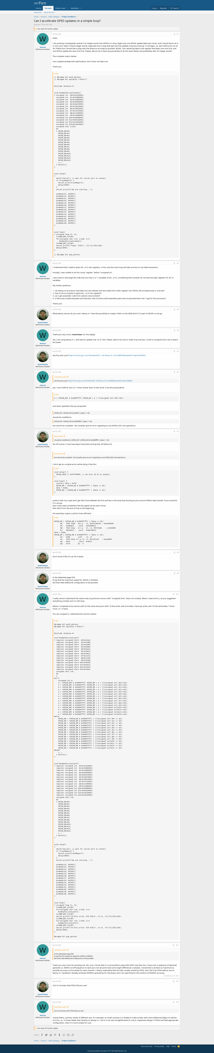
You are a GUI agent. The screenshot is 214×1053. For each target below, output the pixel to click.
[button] (67, 8)
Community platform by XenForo (107, 1051)
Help (168, 1046)
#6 (178, 372)
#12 (177, 981)
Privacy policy (159, 1046)
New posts (38, 12)
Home (38, 8)
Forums (48, 8)
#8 (178, 552)
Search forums (49, 12)
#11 (177, 945)
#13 (177, 1002)
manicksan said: (60, 377)
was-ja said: (58, 436)
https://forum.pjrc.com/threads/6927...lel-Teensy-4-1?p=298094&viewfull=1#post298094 (107, 355)
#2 (178, 263)
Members (75, 8)
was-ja (38, 24)
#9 (178, 573)
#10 (177, 594)
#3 (178, 309)
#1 (178, 34)
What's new (60, 8)
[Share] (174, 34)
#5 (178, 351)
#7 (178, 431)
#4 (178, 330)
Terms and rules (146, 1046)
